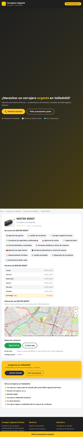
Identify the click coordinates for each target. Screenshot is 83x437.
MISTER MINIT (12, 394)
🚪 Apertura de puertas (14, 235)
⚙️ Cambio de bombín (40, 255)
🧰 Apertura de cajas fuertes (16, 250)
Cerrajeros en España (64, 426)
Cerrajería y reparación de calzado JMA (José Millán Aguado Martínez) (34, 387)
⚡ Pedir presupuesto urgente (41, 434)
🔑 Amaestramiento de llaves (16, 255)
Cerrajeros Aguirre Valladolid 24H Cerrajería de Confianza (29, 404)
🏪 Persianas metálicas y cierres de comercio (52, 245)
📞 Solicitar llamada (13, 111)
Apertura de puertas (36, 426)
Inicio (1, 211)
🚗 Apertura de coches (50, 240)
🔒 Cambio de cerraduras (36, 235)
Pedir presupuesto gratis (40, 111)
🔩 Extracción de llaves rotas (16, 260)
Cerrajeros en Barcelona (65, 429)
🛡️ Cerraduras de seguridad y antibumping (22, 240)
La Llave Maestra (13, 401)
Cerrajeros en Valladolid (13, 211)
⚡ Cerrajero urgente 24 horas (61, 235)
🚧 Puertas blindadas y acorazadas (19, 245)
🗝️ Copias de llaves (70, 240)
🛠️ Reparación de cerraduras (62, 255)
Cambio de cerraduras (37, 429)
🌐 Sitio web (30, 345)
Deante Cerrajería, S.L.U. (16, 391)
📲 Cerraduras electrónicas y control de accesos (48, 250)
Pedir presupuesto (73, 4)
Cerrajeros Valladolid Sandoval (19, 398)
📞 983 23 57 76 (13, 345)
